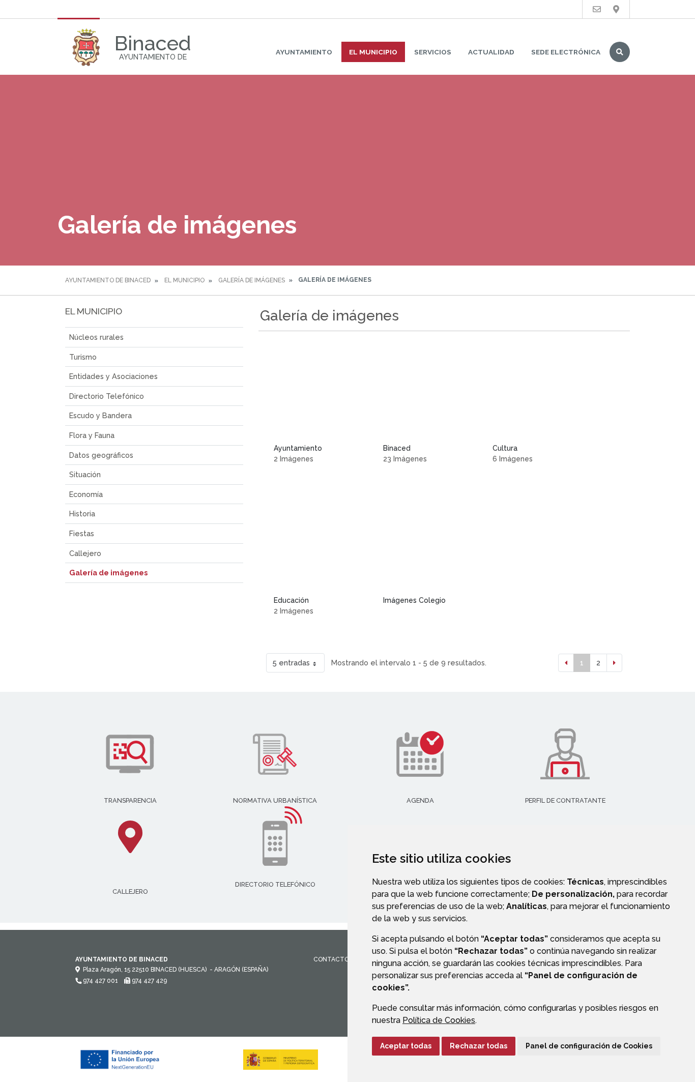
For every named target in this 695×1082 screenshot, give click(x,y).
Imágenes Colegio (414, 600)
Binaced (397, 448)
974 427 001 (99, 980)
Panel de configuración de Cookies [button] (589, 1046)
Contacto (331, 959)
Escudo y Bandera (100, 415)
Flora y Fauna (91, 435)
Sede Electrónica (565, 52)
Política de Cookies (438, 1020)
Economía (86, 494)
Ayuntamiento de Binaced (108, 280)
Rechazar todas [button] (478, 1046)
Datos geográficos (101, 455)
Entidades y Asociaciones (113, 376)
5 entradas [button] (291, 662)
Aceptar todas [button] (405, 1046)
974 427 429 (148, 980)
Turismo (83, 357)
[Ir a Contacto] (597, 9)
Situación (85, 474)
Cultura (505, 448)
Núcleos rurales (96, 337)
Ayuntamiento (304, 52)
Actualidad (491, 52)
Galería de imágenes (251, 280)
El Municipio (373, 52)
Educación (291, 600)
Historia (82, 513)
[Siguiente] (614, 663)
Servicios (432, 52)
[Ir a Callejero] (616, 9)
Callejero (85, 553)
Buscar (620, 52)
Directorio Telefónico (106, 396)
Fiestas (81, 533)
